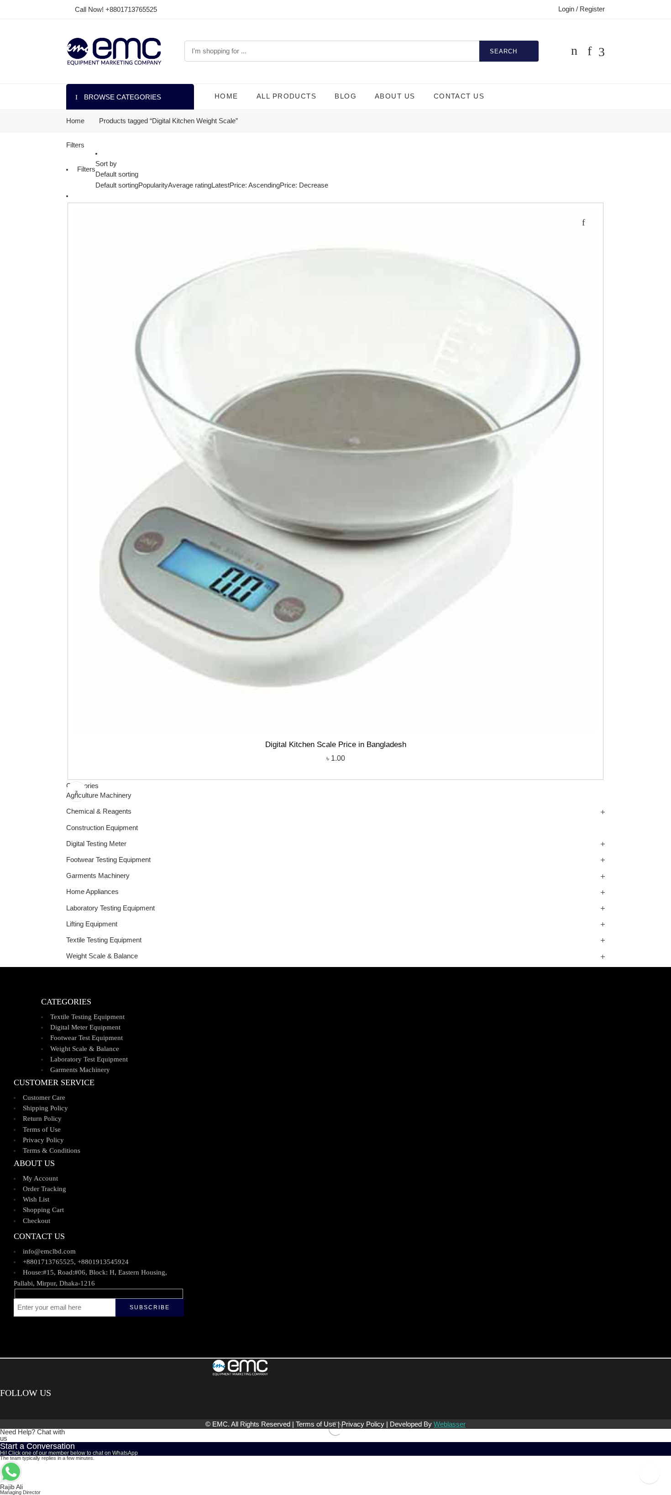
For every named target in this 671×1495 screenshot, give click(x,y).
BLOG (345, 96)
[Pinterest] (16, 1408)
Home (75, 121)
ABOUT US (395, 96)
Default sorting (116, 174)
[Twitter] (10, 1408)
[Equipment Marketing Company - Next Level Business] (114, 51)
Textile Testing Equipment (104, 940)
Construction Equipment (102, 827)
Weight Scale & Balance (102, 956)
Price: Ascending (255, 185)
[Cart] (574, 51)
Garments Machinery (98, 875)
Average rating (189, 185)
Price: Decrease (304, 185)
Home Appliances (92, 891)
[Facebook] (3, 1408)
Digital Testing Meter (96, 843)
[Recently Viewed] (649, 1473)
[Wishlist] (583, 222)
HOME (226, 96)
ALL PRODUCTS (286, 96)
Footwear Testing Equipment (108, 859)
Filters (75, 145)
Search (503, 51)
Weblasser (450, 1424)
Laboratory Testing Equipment (110, 908)
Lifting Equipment (91, 924)
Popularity (153, 185)
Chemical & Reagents (98, 811)
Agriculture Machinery (98, 795)
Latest (220, 185)
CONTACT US (459, 96)
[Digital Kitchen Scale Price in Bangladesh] (335, 470)
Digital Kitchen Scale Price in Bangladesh (335, 744)
